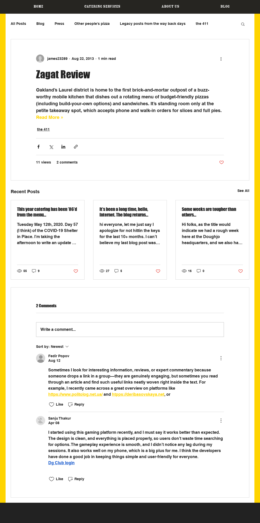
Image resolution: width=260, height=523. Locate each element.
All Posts (18, 24)
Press (59, 24)
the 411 (202, 24)
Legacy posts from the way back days (153, 24)
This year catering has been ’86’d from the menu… (47, 212)
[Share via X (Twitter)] (50, 146)
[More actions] (221, 59)
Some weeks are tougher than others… (209, 212)
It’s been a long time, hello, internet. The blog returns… (124, 212)
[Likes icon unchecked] (51, 405)
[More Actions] (221, 358)
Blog (40, 24)
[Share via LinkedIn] (63, 146)
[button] (242, 24)
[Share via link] (75, 146)
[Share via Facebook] (38, 146)
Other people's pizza (92, 24)
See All (243, 191)
